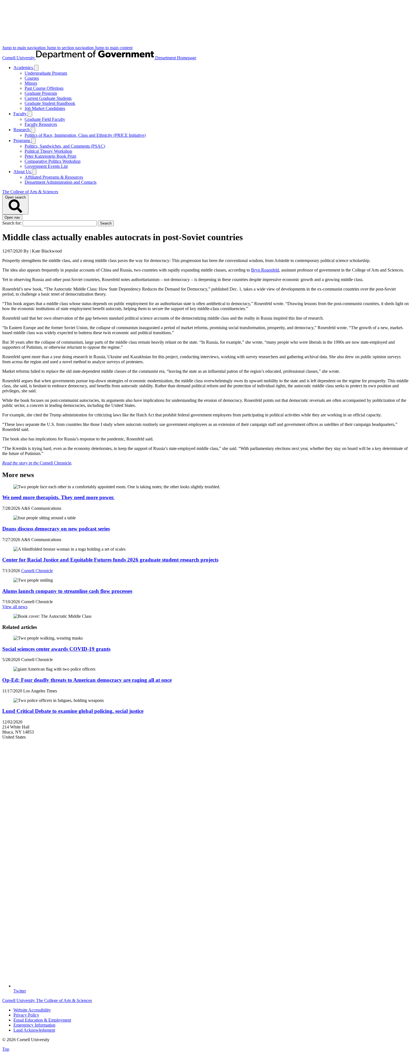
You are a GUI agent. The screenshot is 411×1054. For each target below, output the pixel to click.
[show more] (36, 68)
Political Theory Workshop (48, 151)
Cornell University (19, 57)
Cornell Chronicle (55, 463)
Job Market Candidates (45, 108)
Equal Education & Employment (42, 1020)
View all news (14, 606)
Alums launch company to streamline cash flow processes (67, 591)
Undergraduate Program (46, 73)
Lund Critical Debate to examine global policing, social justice (72, 711)
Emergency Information (34, 1025)
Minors (31, 83)
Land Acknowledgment (34, 1030)
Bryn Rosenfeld (265, 270)
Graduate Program (41, 93)
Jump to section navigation (71, 47)
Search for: (12, 223)
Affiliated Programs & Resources (54, 177)
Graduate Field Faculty (45, 119)
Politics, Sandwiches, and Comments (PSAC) (65, 146)
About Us (22, 171)
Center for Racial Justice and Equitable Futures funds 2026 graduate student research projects (110, 560)
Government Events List (46, 166)
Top (5, 1049)
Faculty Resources (41, 124)
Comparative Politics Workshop (53, 161)
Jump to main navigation (24, 47)
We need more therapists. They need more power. (58, 497)
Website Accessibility (32, 1010)
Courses (32, 78)
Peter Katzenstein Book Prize (50, 156)
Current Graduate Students (48, 98)
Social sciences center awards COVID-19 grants (56, 649)
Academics (23, 67)
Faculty (20, 113)
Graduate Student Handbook (50, 103)
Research (22, 129)
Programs (22, 140)
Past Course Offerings (44, 88)
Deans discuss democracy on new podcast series (56, 529)
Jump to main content (114, 47)
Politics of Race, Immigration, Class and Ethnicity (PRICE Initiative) (85, 135)
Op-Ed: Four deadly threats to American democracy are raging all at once (87, 680)
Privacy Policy (26, 1015)
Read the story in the (21, 463)
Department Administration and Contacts (60, 182)
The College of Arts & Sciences (30, 191)
